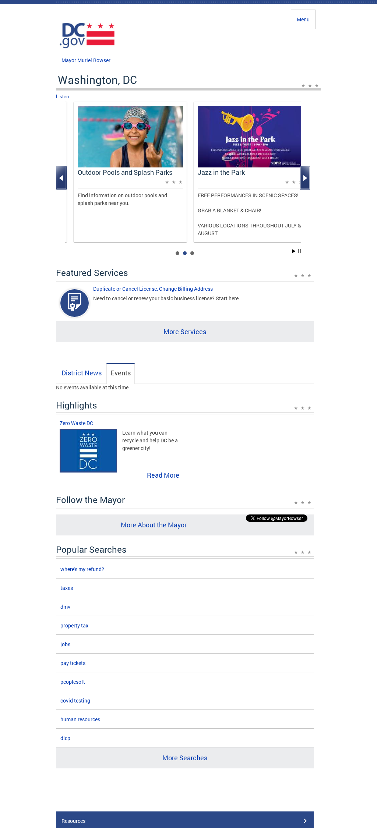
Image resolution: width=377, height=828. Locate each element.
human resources (80, 719)
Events (120, 372)
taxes (66, 587)
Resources (73, 820)
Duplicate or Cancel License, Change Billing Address (153, 288)
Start (294, 251)
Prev (62, 178)
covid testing (75, 700)
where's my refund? (82, 569)
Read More (163, 475)
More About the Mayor (154, 524)
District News (81, 372)
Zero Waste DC (76, 423)
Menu (303, 19)
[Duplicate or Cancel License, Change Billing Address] (75, 309)
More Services (184, 331)
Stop (299, 251)
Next (305, 178)
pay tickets (72, 662)
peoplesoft (72, 681)
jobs (65, 644)
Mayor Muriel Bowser (85, 60)
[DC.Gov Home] (87, 47)
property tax (74, 625)
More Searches (184, 757)
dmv (65, 606)
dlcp (65, 738)
